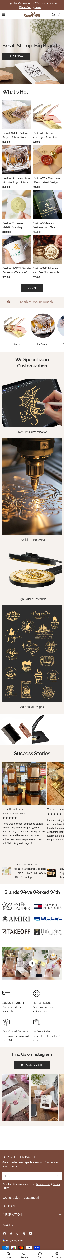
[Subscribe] (57, 1176)
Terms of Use (43, 1184)
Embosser (15, 344)
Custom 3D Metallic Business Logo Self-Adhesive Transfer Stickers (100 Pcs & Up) (46, 225)
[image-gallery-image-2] (44, 1097)
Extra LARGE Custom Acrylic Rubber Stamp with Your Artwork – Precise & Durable (14, 135)
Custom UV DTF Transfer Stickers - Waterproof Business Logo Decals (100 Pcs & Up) (16, 270)
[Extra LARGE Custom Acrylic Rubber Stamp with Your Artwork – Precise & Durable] (16, 114)
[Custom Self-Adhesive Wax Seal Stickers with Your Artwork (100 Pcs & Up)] (47, 249)
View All (32, 288)
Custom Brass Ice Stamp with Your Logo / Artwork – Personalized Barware (16, 180)
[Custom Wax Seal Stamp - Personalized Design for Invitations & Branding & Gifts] (47, 159)
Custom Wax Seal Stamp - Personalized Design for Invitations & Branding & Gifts (47, 180)
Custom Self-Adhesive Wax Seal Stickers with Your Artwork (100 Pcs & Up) (46, 270)
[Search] (53, 14)
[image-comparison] (32, 963)
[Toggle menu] (3, 14)
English (6, 1225)
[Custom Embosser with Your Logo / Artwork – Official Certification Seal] (47, 114)
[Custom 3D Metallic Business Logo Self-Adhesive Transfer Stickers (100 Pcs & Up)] (47, 204)
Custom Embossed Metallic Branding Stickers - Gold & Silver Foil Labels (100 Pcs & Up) (15, 225)
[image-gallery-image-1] (15, 1097)
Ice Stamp (42, 344)
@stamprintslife (34, 1065)
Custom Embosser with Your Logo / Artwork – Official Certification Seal (46, 135)
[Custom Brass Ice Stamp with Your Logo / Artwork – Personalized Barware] (16, 159)
